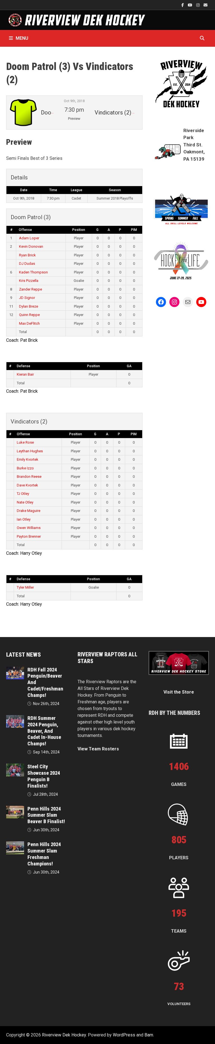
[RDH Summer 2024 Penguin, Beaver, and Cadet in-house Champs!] (15, 718)
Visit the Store (178, 692)
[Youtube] (190, 5)
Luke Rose (25, 442)
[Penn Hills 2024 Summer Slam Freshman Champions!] (15, 844)
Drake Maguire (28, 511)
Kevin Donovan (31, 246)
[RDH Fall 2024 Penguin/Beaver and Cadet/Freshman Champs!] (15, 670)
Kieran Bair (25, 374)
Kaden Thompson (33, 272)
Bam (148, 1035)
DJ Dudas (27, 263)
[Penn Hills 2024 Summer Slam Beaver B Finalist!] (15, 809)
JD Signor (27, 298)
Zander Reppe (30, 289)
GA (129, 366)
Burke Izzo (25, 468)
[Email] (205, 5)
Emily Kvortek (27, 459)
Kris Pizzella (28, 280)
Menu (22, 38)
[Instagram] (198, 5)
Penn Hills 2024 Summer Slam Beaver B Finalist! (46, 815)
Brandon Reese (29, 476)
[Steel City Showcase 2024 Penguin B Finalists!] (15, 766)
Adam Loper (29, 238)
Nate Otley (25, 502)
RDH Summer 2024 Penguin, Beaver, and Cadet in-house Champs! (44, 730)
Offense (25, 230)
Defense (23, 366)
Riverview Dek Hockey (64, 1035)
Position (78, 230)
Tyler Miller (25, 587)
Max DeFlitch (29, 323)
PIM (134, 230)
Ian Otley (24, 519)
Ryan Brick (27, 255)
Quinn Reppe (29, 315)
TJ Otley (23, 493)
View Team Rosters (98, 749)
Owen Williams (29, 528)
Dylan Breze (28, 306)
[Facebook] (183, 5)
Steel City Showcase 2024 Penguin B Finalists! (43, 776)
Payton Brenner (29, 536)
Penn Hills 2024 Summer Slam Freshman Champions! (44, 854)
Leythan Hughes (30, 451)
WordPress (124, 1035)
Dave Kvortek (27, 485)
